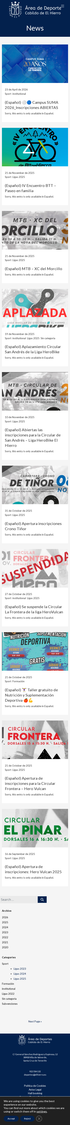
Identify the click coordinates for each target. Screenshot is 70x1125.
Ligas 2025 (20, 978)
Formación (8, 983)
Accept (11, 1118)
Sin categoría (9, 998)
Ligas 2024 (20, 973)
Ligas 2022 (8, 993)
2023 (5, 932)
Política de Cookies (35, 1085)
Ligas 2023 (20, 968)
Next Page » (35, 1021)
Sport (5, 963)
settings (42, 1111)
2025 (5, 922)
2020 (5, 947)
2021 (5, 942)
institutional (8, 988)
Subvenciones (10, 1003)
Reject (27, 1118)
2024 (5, 927)
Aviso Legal (35, 1089)
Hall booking (35, 1093)
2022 (5, 937)
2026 (5, 917)
